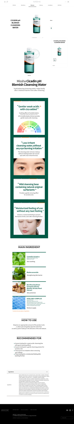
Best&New (23, 5)
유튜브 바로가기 (67, 410)
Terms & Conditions (24, 409)
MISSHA (14, 5)
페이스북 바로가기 (72, 410)
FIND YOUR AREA (33, 409)
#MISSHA (59, 5)
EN (68, 1)
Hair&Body (50, 5)
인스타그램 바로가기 (70, 410)
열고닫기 (47, 371)
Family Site (64, 417)
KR (65, 1)
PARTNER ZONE (16, 409)
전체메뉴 (4, 1)
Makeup (41, 5)
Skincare (32, 5)
